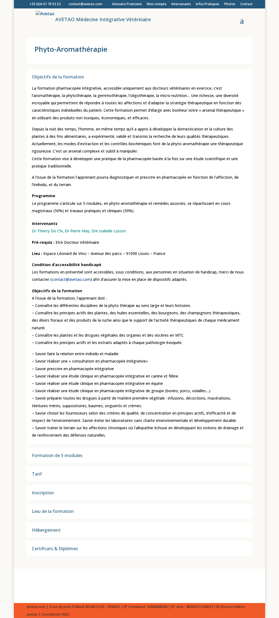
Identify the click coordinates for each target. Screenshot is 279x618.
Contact (246, 4)
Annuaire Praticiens (127, 4)
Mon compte (156, 4)
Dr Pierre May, (78, 230)
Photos (229, 4)
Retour (41, 585)
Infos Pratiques (207, 4)
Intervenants (181, 4)
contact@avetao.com (71, 279)
